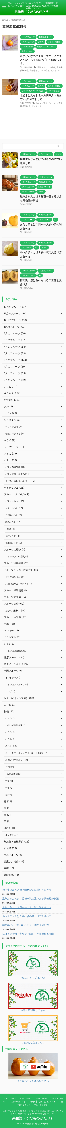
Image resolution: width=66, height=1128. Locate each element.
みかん (39, 103)
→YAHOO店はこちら (33, 1042)
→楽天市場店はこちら (33, 1010)
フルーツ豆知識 (40, 1105)
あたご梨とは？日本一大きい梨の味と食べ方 (26, 907)
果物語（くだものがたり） (33, 11)
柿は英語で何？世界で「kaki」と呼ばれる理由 (28, 933)
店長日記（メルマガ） (48, 1102)
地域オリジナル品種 (46, 67)
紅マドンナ (56, 70)
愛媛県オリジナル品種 (40, 70)
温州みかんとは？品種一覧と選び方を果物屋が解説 (30, 898)
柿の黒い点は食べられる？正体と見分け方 (25, 924)
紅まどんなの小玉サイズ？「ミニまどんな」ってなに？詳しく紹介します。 (41, 60)
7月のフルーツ (10, 1098)
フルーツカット (50, 103)
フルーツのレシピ (18, 1102)
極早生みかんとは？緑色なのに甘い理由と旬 (26, 889)
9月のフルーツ (42, 1098)
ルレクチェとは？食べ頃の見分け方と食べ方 (26, 916)
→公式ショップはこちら (33, 977)
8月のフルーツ (26, 1098)
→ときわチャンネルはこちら (33, 1080)
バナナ (32, 1102)
